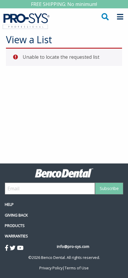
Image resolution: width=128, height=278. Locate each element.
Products (15, 225)
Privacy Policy (51, 268)
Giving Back (16, 215)
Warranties (16, 236)
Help (9, 204)
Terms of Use (77, 268)
